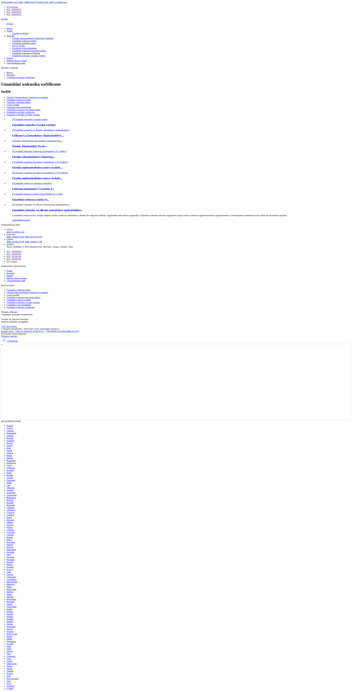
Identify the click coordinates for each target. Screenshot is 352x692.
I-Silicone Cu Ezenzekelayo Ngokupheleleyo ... (38, 135)
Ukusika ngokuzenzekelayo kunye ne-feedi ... (37, 167)
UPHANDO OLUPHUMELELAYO (62, 331)
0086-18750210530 (33, 237)
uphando (16, 220)
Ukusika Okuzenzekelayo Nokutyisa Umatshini (32, 38)
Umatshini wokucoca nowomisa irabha (29, 51)
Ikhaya (10, 28)
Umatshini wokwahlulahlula (24, 48)
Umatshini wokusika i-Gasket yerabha (28, 56)
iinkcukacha (25, 220)
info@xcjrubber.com (15, 232)
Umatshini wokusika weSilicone (26, 53)
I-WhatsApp (12, 341)
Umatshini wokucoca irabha (24, 41)
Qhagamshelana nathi (16, 63)
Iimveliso (11, 36)
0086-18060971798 (33, 242)
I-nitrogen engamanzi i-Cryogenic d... (33, 188)
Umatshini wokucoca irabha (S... (30, 199)
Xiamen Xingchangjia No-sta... (29, 146)
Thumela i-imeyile (9, 336)
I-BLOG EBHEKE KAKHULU (29, 331)
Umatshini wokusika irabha (24, 43)
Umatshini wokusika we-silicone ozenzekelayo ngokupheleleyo (47, 210)
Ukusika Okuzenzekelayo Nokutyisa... (33, 156)
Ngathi (10, 31)
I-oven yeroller (18, 46)
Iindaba (10, 58)
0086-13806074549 (15, 237)
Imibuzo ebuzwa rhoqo (17, 60)
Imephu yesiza (7, 331)
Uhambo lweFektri (20, 33)
